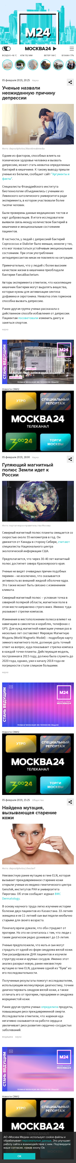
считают (64, 542)
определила (49, 1007)
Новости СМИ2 (10, 389)
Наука (35, 80)
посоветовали (28, 318)
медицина (7, 1037)
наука (5, 329)
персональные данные (36, 1140)
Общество (38, 800)
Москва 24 (38, 49)
